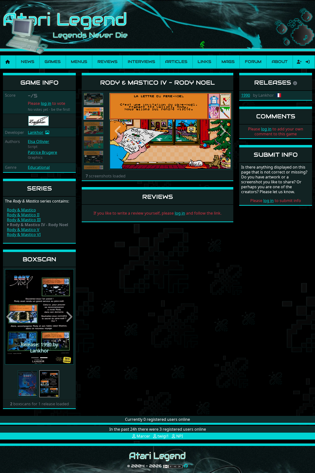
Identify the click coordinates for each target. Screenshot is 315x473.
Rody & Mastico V (23, 229)
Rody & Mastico (21, 210)
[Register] (298, 61)
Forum (253, 61)
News (27, 61)
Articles (176, 61)
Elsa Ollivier (38, 141)
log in (46, 103)
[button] (10, 316)
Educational (39, 167)
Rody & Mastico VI (24, 234)
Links (204, 61)
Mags (228, 61)
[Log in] (308, 61)
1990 (245, 95)
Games (53, 61)
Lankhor (35, 132)
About (280, 61)
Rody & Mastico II (23, 215)
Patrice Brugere (42, 152)
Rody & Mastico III (24, 219)
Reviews (107, 61)
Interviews (141, 61)
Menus (79, 61)
